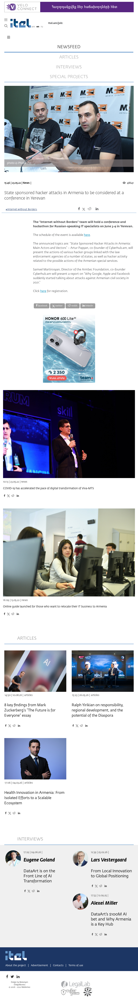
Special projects (69, 77)
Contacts (58, 965)
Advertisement (40, 965)
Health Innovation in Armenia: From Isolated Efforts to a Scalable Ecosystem (34, 798)
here (87, 235)
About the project (16, 965)
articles (69, 57)
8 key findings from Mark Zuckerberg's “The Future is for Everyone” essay (30, 710)
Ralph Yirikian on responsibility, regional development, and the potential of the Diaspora (97, 710)
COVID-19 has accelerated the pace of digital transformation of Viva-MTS (48, 488)
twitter (59, 306)
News (26, 183)
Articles (28, 695)
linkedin (89, 306)
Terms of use (75, 965)
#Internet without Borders (21, 209)
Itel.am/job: (55, 23)
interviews (69, 67)
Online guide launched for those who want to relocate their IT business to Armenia (55, 606)
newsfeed (68, 47)
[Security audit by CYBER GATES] (70, 992)
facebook (42, 306)
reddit (74, 306)
